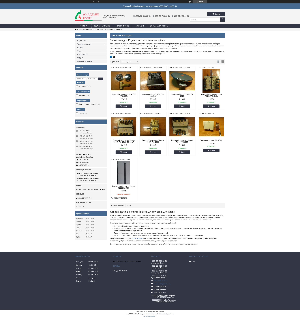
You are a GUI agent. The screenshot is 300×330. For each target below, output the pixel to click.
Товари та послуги (102, 26)
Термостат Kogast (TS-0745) (211, 140)
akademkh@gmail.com (86, 157)
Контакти (140, 26)
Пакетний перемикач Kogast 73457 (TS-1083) (153, 141)
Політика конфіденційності (165, 314)
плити (134, 238)
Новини (80, 47)
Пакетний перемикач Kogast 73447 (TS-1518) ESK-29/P (124, 141)
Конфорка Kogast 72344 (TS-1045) (182, 95)
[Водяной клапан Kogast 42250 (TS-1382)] (124, 81)
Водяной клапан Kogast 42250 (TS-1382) (123, 95)
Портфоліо (81, 41)
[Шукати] (222, 19)
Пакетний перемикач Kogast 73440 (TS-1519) (211, 95)
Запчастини (98, 29)
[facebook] (111, 57)
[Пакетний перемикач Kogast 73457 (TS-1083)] (153, 127)
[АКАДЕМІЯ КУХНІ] (88, 22)
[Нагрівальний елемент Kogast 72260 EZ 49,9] (124, 173)
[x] (114, 57)
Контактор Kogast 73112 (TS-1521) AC (153, 95)
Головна (83, 26)
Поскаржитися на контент (147, 314)
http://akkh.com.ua (85, 154)
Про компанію (123, 26)
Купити (124, 106)
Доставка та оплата (159, 26)
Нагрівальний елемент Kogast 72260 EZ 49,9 (123, 187)
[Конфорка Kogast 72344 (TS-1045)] (182, 81)
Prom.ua (161, 312)
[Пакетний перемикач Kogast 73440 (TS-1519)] (211, 81)
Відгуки (80, 58)
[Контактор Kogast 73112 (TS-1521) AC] (153, 81)
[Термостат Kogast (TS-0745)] (211, 127)
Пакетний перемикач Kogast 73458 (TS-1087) (182, 141)
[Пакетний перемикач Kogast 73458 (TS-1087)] (182, 127)
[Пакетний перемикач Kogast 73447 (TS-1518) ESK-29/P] (124, 127)
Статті (79, 51)
